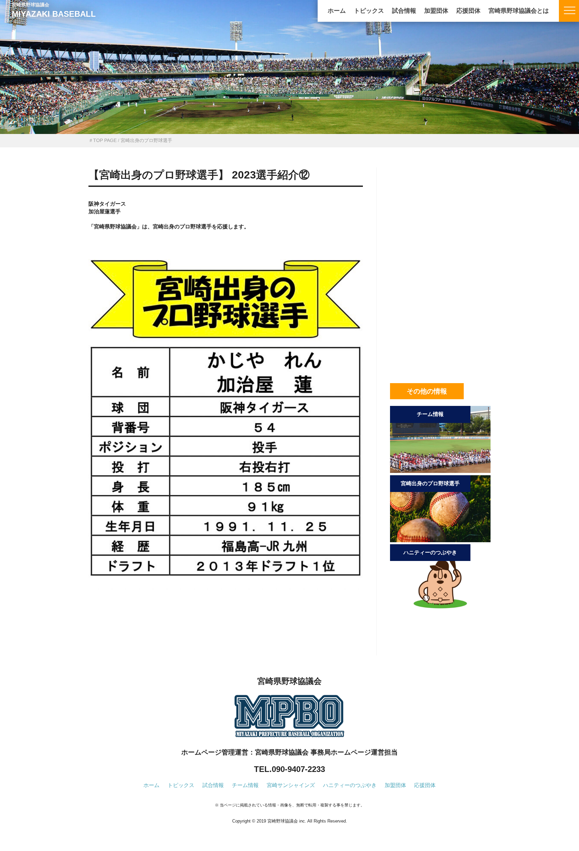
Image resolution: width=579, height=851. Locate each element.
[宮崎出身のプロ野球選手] (440, 540)
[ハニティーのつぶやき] (440, 609)
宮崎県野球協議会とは (519, 10)
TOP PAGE (105, 140)
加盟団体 (436, 10)
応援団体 (468, 10)
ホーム (337, 10)
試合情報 (404, 10)
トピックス (369, 10)
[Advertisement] (225, 634)
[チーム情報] (440, 471)
